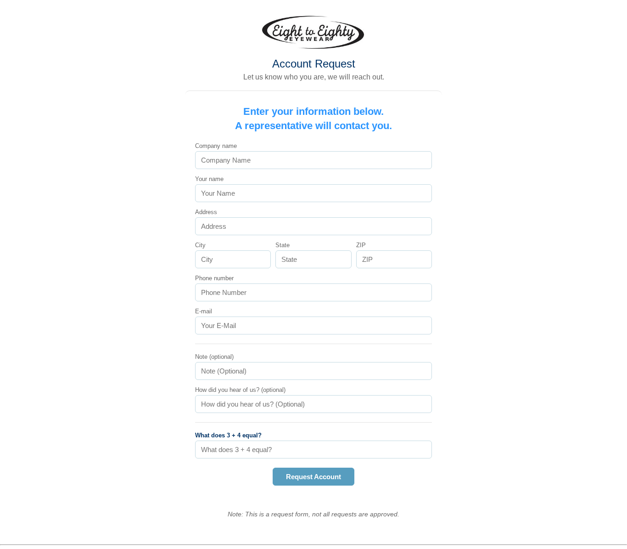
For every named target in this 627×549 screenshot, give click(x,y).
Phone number (214, 278)
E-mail (203, 311)
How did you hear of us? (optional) (240, 389)
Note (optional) (214, 356)
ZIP (361, 245)
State (282, 245)
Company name (216, 145)
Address (206, 212)
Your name (209, 178)
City (200, 245)
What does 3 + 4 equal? (228, 435)
